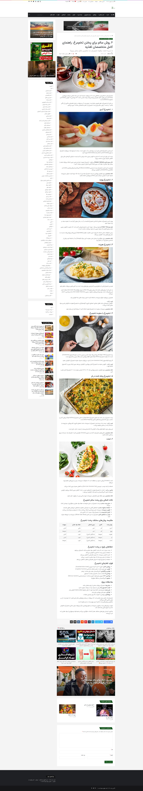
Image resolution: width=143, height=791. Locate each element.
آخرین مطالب (101, 1)
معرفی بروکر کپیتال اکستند (46, 781)
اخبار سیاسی (48, 116)
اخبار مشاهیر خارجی (47, 150)
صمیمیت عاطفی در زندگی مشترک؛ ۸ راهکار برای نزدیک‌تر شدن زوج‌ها (37, 377)
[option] (86, 681)
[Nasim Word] (113, 8)
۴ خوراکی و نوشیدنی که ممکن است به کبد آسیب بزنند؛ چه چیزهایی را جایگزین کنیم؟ (37, 384)
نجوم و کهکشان (47, 242)
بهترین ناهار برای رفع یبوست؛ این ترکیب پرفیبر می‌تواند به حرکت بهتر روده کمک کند (37, 362)
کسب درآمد (49, 219)
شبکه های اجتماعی (47, 201)
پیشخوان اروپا (49, 162)
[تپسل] (31, 43)
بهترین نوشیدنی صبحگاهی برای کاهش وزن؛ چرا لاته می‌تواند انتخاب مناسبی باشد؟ (37, 342)
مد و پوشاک (48, 238)
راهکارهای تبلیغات (46, 265)
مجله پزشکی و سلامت (104, 36)
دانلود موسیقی (48, 189)
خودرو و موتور (49, 173)
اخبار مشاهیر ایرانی (47, 146)
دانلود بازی (49, 183)
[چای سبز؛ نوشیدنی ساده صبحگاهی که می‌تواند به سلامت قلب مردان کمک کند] (49, 370)
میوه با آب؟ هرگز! (72, 715)
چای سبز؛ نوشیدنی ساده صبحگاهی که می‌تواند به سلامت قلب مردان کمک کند (37, 370)
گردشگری (63, 15)
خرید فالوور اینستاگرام (43, 780)
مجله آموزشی (49, 245)
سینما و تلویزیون (87, 15)
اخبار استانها (48, 93)
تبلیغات (96, 1)
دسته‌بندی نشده (49, 199)
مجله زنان (50, 256)
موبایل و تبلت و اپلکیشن (46, 240)
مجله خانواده (49, 254)
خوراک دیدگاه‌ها (49, 312)
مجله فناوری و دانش (46, 284)
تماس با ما (85, 1)
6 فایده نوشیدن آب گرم (89, 705)
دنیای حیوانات (49, 203)
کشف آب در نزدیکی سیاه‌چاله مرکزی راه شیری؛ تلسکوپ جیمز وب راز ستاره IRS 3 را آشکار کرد (37, 349)
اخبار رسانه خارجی (46, 109)
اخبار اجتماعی (48, 91)
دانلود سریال (48, 185)
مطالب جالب (49, 288)
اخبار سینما (49, 118)
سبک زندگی (49, 208)
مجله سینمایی (48, 272)
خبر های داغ (49, 171)
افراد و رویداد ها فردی (47, 157)
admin (109, 53)
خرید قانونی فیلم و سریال (46, 180)
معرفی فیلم (47, 277)
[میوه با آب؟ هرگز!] (67, 709)
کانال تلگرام (52, 15)
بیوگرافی (94, 15)
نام (112, 749)
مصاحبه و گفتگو (49, 286)
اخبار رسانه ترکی (46, 107)
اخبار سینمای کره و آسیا (44, 120)
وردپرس (50, 314)
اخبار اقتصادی (48, 95)
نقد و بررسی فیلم (46, 279)
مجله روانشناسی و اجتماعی (45, 268)
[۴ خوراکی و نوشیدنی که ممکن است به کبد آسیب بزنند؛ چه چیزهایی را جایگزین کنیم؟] (49, 384)
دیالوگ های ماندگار (48, 206)
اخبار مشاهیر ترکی (47, 148)
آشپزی (111, 39)
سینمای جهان (47, 127)
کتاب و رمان (48, 196)
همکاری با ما (90, 1)
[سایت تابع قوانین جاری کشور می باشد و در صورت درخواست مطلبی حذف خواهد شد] (86, 26)
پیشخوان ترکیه (49, 166)
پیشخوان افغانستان (48, 164)
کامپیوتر (49, 235)
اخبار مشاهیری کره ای (46, 153)
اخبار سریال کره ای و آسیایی (43, 111)
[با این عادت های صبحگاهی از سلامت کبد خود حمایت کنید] (49, 356)
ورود (51, 307)
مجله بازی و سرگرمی (48, 249)
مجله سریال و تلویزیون (46, 270)
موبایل (37, 780)
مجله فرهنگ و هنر (47, 282)
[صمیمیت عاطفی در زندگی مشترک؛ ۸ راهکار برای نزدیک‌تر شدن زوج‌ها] (49, 377)
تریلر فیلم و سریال (46, 275)
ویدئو (51, 293)
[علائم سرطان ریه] (104, 710)
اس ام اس (49, 229)
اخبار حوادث (48, 100)
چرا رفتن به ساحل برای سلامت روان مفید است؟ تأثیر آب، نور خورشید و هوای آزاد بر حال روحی (37, 392)
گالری (51, 222)
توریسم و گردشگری (48, 169)
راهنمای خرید (48, 233)
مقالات (51, 291)
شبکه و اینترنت (49, 212)
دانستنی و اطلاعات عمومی (47, 176)
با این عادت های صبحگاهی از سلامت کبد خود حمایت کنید (98, 681)
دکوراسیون (49, 231)
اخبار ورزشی (48, 134)
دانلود (58, 15)
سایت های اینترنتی (47, 217)
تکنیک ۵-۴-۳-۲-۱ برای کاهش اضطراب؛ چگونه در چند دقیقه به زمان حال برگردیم (41, 35)
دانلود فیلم (49, 187)
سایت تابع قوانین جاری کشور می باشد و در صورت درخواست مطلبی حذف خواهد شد (86, 20)
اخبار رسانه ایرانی (46, 104)
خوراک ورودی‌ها (49, 310)
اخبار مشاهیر (101, 15)
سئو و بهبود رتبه (47, 215)
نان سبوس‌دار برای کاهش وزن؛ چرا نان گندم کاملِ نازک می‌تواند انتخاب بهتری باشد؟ (37, 327)
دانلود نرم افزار (48, 192)
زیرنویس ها (48, 194)
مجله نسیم (80, 15)
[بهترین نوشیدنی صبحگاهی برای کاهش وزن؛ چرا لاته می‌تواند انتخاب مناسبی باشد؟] (49, 342)
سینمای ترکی (47, 125)
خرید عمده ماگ (52, 780)
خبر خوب (49, 261)
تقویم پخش (47, 114)
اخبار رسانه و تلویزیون (46, 102)
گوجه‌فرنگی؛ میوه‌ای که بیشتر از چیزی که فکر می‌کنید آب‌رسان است (37, 334)
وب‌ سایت (83, 755)
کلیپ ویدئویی (48, 295)
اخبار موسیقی (48, 132)
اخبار (108, 15)
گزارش (74, 15)
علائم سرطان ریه (109, 718)
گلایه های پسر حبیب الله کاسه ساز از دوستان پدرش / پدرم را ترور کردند (43, 75)
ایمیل (111, 755)
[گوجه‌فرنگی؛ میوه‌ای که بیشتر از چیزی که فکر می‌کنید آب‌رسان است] (49, 335)
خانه (112, 15)
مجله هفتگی (49, 259)
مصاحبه (68, 15)
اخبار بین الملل (48, 97)
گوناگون (50, 226)
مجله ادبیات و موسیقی (47, 247)
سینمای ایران (47, 123)
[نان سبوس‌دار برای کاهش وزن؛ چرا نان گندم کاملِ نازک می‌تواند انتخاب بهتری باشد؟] (49, 328)
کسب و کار (48, 263)
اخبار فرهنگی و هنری (46, 130)
